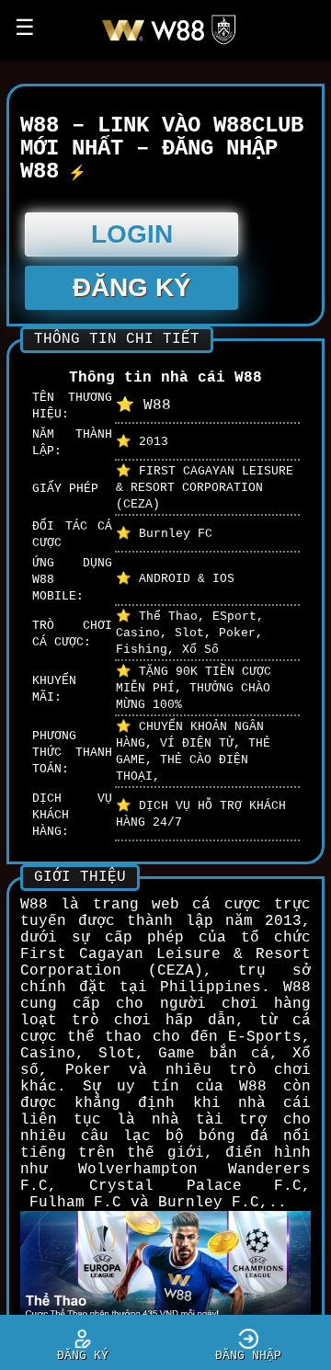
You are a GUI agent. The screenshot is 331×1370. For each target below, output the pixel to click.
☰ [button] (25, 29)
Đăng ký (132, 287)
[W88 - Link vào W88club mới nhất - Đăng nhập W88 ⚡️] (176, 44)
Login (132, 234)
